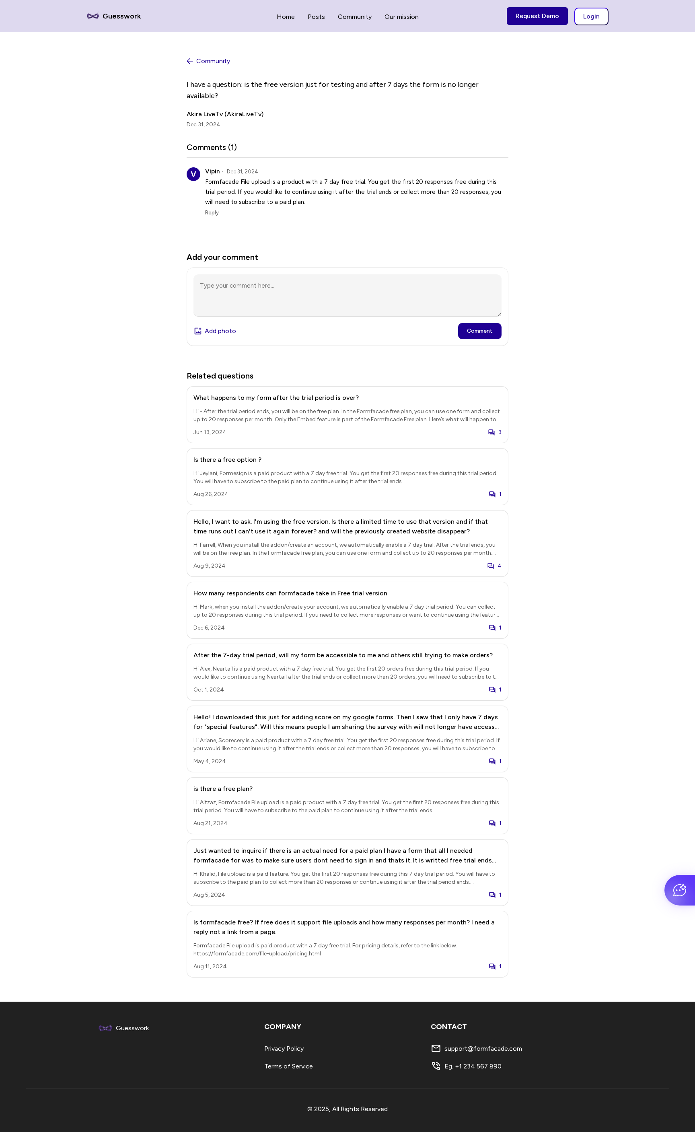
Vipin (212, 171)
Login (591, 16)
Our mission (402, 17)
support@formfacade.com (483, 1048)
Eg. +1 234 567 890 (473, 1066)
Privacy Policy (284, 1048)
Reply (212, 213)
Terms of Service (288, 1066)
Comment (480, 330)
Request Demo (537, 16)
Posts (316, 17)
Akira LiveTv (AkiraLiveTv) (225, 114)
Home (286, 17)
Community (355, 17)
